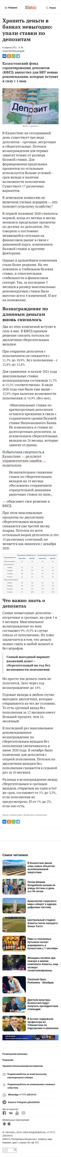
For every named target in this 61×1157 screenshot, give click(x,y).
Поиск (52, 8)
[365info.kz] (30, 8)
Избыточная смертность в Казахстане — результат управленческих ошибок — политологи (24, 458)
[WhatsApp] (13, 56)
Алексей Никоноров (13, 50)
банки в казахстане (12, 814)
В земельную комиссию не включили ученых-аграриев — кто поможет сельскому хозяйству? (30, 202)
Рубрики (12, 7)
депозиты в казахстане (35, 814)
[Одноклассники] (9, 56)
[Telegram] (18, 56)
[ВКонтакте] (4, 56)
